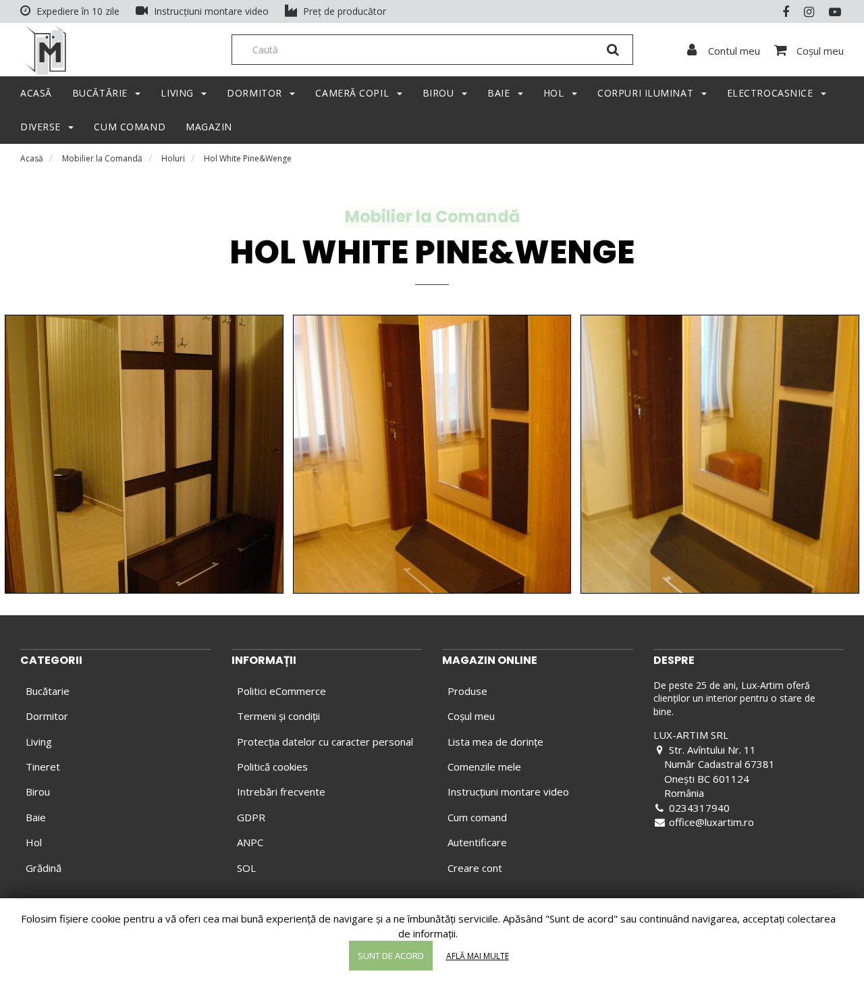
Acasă (31, 158)
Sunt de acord (391, 956)
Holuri (173, 158)
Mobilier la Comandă (102, 158)
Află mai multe (477, 956)
